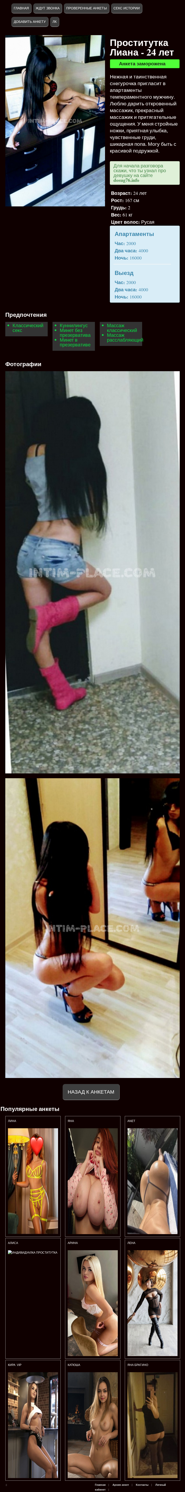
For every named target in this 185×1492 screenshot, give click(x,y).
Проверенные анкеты (86, 8)
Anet (131, 1121)
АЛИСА (13, 1243)
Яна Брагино (138, 1365)
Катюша (74, 1365)
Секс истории (126, 8)
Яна (71, 1121)
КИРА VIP (14, 1365)
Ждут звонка (47, 8)
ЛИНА (12, 1121)
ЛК (55, 22)
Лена (131, 1243)
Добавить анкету (30, 22)
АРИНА (73, 1243)
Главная (21, 8)
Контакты (142, 1485)
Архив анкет (120, 1485)
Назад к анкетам (91, 1092)
